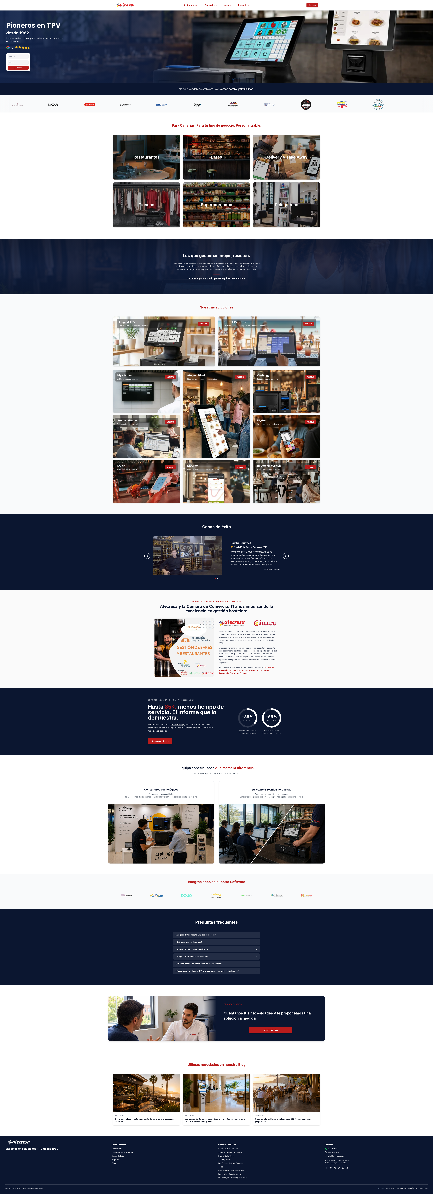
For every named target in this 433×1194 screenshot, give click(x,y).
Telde (220, 1167)
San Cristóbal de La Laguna (230, 1152)
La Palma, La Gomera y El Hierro (232, 1178)
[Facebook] (326, 1168)
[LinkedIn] (347, 1168)
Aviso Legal (390, 1188)
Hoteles (227, 5)
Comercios (210, 5)
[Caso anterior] (147, 556)
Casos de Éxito (118, 1156)
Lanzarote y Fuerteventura (229, 1174)
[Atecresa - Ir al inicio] (138, 5)
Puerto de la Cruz (226, 1156)
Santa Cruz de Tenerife (228, 1149)
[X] (330, 1168)
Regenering (177, 724)
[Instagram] (334, 1168)
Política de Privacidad (404, 1188)
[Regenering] (185, 700)
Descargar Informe (160, 741)
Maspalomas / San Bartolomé (231, 1170)
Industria (242, 5)
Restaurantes (190, 5)
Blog (114, 1163)
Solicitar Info (271, 1030)
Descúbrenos (117, 1149)
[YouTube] (343, 1168)
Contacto (312, 5)
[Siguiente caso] (286, 556)
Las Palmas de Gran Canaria (230, 1163)
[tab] (215, 578)
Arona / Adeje (224, 1159)
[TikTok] (339, 1168)
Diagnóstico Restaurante (122, 1152)
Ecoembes (244, 673)
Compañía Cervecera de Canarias (244, 670)
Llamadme (18, 68)
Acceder (381, 1188)
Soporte (115, 1159)
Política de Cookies (420, 1188)
